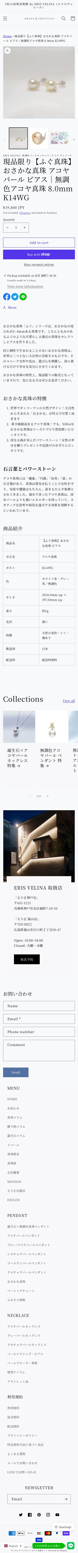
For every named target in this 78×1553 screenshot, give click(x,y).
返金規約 (13, 1417)
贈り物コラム (16, 1126)
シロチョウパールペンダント (26, 1254)
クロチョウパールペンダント (26, 1272)
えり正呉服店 (16, 1190)
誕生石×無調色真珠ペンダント (28, 1226)
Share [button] (12, 307)
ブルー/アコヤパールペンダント (28, 1245)
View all (69, 700)
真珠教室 (13, 1154)
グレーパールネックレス (23, 1335)
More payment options (39, 264)
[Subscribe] (66, 1499)
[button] (5, 18)
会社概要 (13, 1172)
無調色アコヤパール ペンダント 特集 (51, 758)
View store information (25, 286)
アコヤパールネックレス (23, 1326)
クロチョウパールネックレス (27, 1344)
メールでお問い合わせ (22, 1463)
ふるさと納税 (16, 1300)
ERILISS (13, 1200)
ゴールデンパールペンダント (26, 1263)
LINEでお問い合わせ (21, 1472)
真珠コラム (14, 1117)
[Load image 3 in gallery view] (59, 138)
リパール (13, 1145)
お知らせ (13, 1108)
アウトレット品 (17, 1381)
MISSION (14, 1181)
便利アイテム (16, 1372)
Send (16, 1072)
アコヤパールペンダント (23, 1235)
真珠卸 (11, 1163)
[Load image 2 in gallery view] (39, 138)
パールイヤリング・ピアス (25, 1354)
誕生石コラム (16, 1135)
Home (7, 36)
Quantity (9, 219)
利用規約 (13, 1408)
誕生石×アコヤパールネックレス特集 (17, 758)
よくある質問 (16, 1454)
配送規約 (13, 1426)
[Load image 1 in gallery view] (18, 138)
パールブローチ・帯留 (22, 1363)
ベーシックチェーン (20, 1290)
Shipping (25, 212)
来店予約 (27, 959)
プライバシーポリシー (22, 1435)
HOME (12, 1099)
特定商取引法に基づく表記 (25, 1444)
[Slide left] (4, 139)
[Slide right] (74, 139)
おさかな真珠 (16, 1281)
